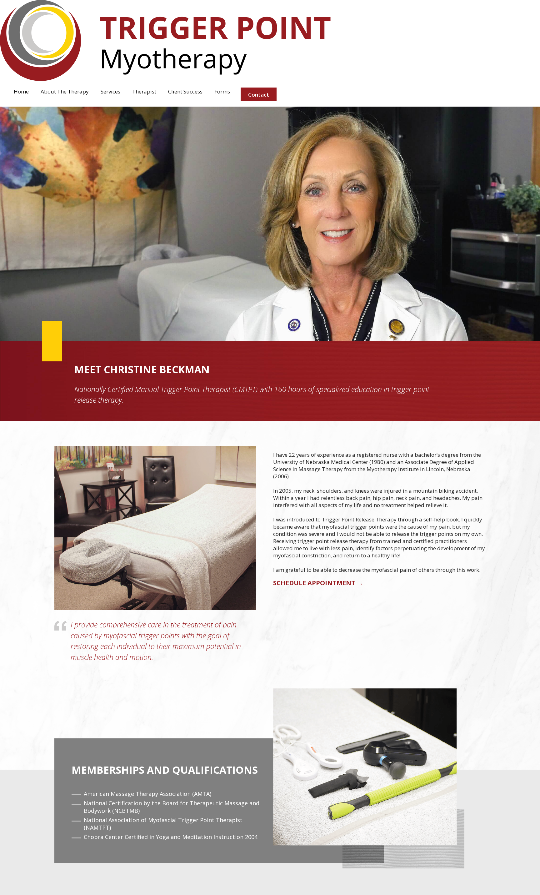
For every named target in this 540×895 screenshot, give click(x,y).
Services (110, 91)
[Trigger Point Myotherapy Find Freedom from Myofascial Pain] (165, 79)
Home (21, 91)
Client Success (185, 91)
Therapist (144, 91)
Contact (258, 94)
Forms (222, 91)
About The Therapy (65, 91)
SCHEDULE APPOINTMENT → (318, 583)
